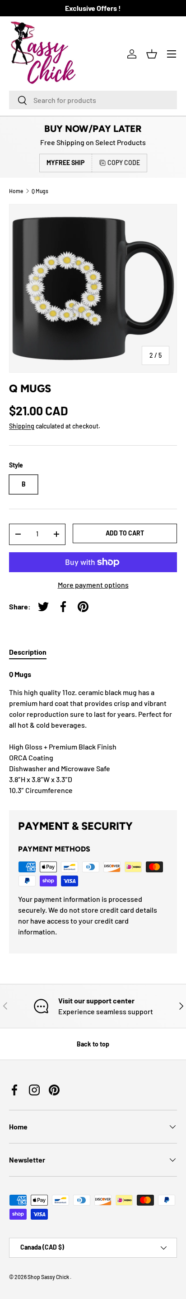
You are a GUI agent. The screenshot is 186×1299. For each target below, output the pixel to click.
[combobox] (93, 100)
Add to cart (125, 533)
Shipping (21, 426)
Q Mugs (40, 191)
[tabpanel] (93, 732)
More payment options (93, 584)
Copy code (123, 162)
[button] (152, 54)
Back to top (93, 1044)
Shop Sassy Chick (49, 1277)
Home (16, 191)
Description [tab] (27, 651)
